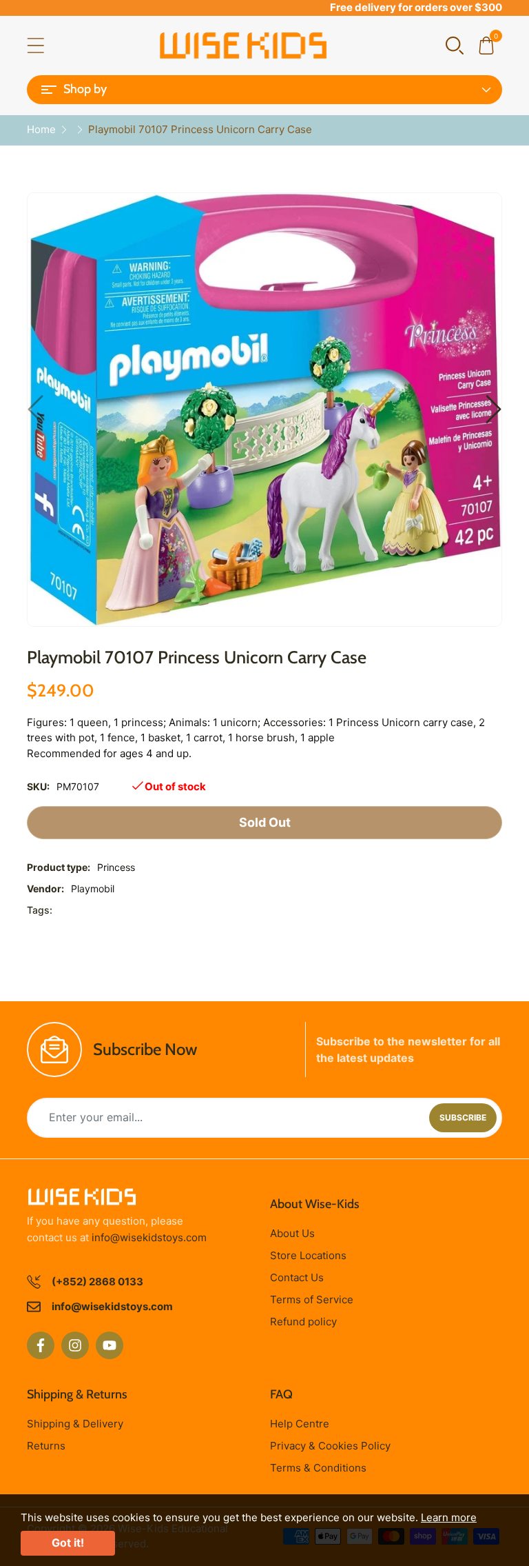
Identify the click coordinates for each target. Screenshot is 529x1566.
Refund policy (303, 1321)
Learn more (449, 1517)
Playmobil (92, 888)
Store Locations (308, 1255)
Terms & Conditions (318, 1467)
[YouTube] (109, 1345)
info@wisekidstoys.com (149, 1237)
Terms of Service (311, 1299)
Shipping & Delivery (75, 1423)
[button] (455, 44)
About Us (292, 1233)
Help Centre (299, 1423)
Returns (46, 1445)
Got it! (68, 1542)
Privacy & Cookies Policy (330, 1445)
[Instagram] (75, 1345)
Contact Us (297, 1277)
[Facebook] (40, 1345)
